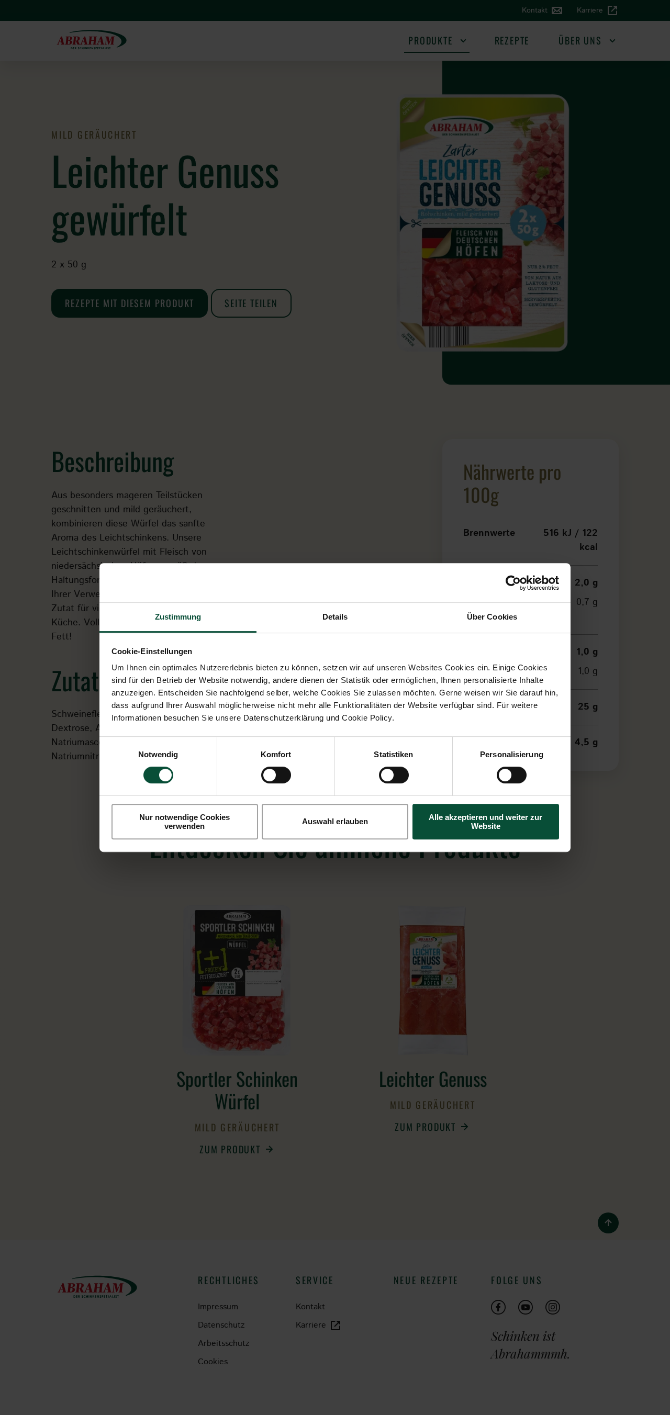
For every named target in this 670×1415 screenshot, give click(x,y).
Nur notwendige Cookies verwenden (184, 821)
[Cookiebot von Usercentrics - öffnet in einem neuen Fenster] (513, 583)
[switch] (276, 775)
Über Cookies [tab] (492, 616)
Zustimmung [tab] (178, 616)
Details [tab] (335, 616)
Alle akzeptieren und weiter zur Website (485, 821)
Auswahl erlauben (335, 821)
